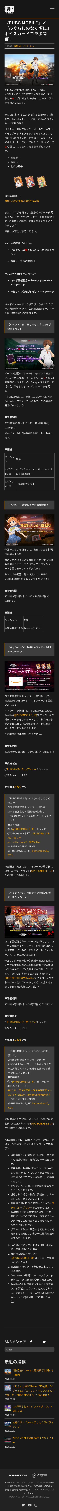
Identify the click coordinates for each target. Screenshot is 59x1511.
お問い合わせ (27, 1482)
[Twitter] (44, 1342)
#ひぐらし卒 (14, 837)
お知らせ (18, 46)
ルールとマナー (12, 1482)
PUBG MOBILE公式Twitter (22, 769)
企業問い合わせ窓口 (21, 1489)
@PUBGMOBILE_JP (23, 829)
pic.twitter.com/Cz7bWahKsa (23, 842)
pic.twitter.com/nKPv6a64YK (34, 1094)
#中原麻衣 (41, 1090)
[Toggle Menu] (52, 9)
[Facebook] (31, 1342)
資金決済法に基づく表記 (20, 1485)
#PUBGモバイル (41, 833)
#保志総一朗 (28, 1090)
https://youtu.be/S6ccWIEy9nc (22, 200)
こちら (17, 787)
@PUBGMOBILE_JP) (25, 715)
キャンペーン (28, 46)
